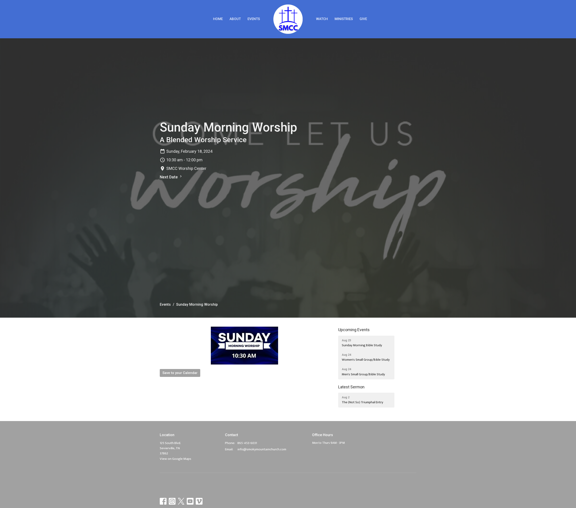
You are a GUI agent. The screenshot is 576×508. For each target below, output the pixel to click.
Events (254, 19)
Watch (322, 19)
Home (218, 19)
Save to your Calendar (180, 373)
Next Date (169, 177)
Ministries (344, 19)
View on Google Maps (175, 459)
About (235, 19)
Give (363, 19)
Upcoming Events (354, 329)
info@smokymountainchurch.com (261, 449)
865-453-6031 (247, 443)
